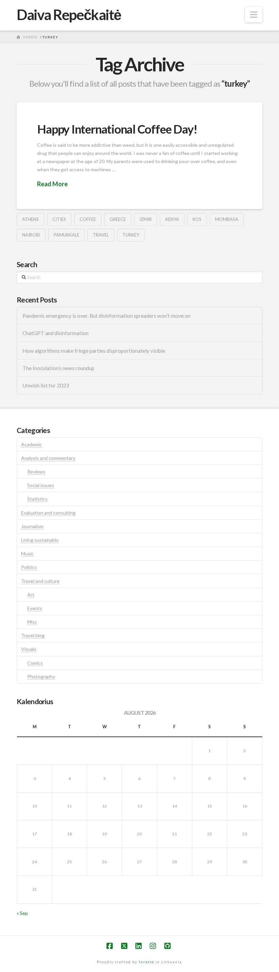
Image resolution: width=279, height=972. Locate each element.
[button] (253, 14)
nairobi (31, 235)
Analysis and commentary (48, 458)
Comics (35, 663)
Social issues (40, 485)
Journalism (32, 526)
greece (118, 219)
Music (27, 553)
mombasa (226, 219)
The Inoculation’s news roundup (58, 368)
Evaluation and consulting (48, 513)
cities (59, 219)
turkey (130, 235)
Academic (31, 444)
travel (101, 235)
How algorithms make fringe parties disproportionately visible (93, 351)
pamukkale (66, 235)
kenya (172, 219)
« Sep (22, 913)
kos (197, 219)
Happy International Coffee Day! (117, 129)
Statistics (37, 499)
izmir (146, 219)
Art (30, 594)
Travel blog (33, 635)
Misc (32, 622)
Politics (29, 567)
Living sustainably (40, 540)
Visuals (28, 649)
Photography (41, 676)
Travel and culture (40, 581)
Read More (52, 184)
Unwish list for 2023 (45, 385)
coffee (88, 219)
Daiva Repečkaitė (69, 14)
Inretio (146, 962)
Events (34, 608)
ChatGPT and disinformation (55, 333)
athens (30, 219)
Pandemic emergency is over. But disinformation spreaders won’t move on (106, 316)
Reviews (36, 471)
